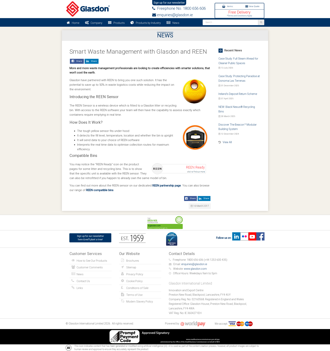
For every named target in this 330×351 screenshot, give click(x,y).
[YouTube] (252, 237)
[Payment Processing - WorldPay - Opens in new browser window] (192, 323)
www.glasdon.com (195, 268)
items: (229, 6)
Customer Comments (90, 267)
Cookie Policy (134, 281)
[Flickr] (244, 237)
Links (80, 288)
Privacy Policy (134, 274)
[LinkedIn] (236, 237)
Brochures (132, 260)
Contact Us (83, 281)
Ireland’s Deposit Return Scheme (237, 93)
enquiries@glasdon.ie (174, 15)
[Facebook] (260, 237)
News (175, 22)
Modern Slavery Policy (139, 301)
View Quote (254, 6)
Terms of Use (134, 294)
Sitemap (131, 267)
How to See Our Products (92, 260)
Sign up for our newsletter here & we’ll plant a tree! (90, 238)
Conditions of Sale (137, 288)
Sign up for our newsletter (169, 2)
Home (75, 22)
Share (78, 61)
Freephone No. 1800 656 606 (180, 8)
